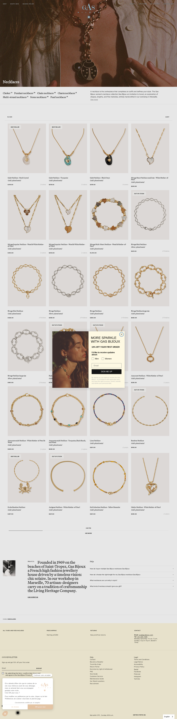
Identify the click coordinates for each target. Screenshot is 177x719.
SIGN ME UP (106, 372)
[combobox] (169, 716)
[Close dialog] (121, 334)
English (167, 717)
